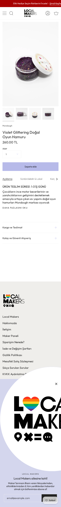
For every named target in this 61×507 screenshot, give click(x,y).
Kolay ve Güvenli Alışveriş (17, 238)
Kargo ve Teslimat (12, 227)
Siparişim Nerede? (13, 342)
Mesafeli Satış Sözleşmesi (18, 361)
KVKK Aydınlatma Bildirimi (19, 374)
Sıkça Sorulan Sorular (16, 368)
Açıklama (7, 178)
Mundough (7, 125)
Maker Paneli (10, 336)
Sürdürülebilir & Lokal (31, 178)
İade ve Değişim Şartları (17, 348)
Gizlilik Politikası (12, 355)
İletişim (7, 329)
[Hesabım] (47, 13)
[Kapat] (56, 383)
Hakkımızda (10, 323)
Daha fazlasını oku (15, 208)
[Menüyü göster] (5, 13)
